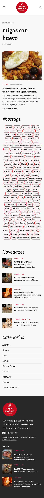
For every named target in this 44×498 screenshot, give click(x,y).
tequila (21, 230)
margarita (37, 182)
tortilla (14, 238)
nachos (24, 193)
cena (36, 138)
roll (37, 216)
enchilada (18, 168)
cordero (29, 160)
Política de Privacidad (27, 437)
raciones (24, 212)
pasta (30, 201)
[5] (7, 323)
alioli (33, 127)
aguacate (17, 127)
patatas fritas (21, 204)
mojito (28, 190)
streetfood (36, 219)
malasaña (28, 182)
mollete (35, 190)
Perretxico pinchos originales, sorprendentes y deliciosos (26, 323)
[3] (7, 293)
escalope (36, 168)
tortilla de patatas (24, 238)
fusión (8, 175)
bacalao (8, 134)
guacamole (34, 175)
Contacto (5, 437)
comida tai (29, 157)
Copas (5, 371)
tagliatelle (30, 223)
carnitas (30, 138)
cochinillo (16, 142)
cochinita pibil (26, 142)
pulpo (7, 212)
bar (13, 134)
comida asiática (16, 149)
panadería (16, 201)
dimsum (30, 164)
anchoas (13, 131)
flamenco (37, 171)
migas (9, 190)
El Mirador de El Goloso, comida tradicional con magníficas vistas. (19, 90)
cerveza (8, 142)
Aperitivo (6, 345)
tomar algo (22, 234)
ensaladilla (27, 168)
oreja (36, 193)
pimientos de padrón (19, 208)
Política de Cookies (9, 440)
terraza (34, 230)
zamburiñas (36, 238)
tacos (11, 223)
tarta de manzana (30, 227)
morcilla (9, 193)
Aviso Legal (14, 437)
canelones (16, 138)
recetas (37, 212)
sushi (6, 223)
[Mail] (16, 433)
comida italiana (27, 153)
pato (29, 204)
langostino (13, 182)
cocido (35, 142)
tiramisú (14, 234)
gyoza (13, 179)
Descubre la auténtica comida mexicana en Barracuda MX (26, 309)
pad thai (14, 197)
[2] (7, 278)
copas (22, 160)
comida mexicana (18, 157)
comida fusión (15, 153)
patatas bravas (10, 204)
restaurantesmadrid (12, 216)
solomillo (20, 219)
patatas (36, 201)
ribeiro (23, 216)
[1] (7, 263)
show (13, 219)
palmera (28, 197)
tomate (30, 234)
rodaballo (30, 216)
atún (37, 131)
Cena (22, 259)
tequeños (14, 230)
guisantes (6, 179)
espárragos (17, 171)
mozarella (17, 193)
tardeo (5, 227)
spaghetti (28, 219)
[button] (4, 7)
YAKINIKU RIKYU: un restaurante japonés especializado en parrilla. (24, 264)
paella (21, 197)
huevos (31, 179)
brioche (36, 134)
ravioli (31, 212)
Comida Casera (9, 366)
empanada (9, 168)
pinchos (31, 208)
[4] (7, 308)
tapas (38, 223)
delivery (23, 164)
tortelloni (7, 238)
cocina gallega (8, 146)
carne (24, 138)
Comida (5, 84)
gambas (14, 175)
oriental (6, 197)
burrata (8, 138)
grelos (27, 175)
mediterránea (8, 186)
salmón (6, 219)
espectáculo (8, 171)
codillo (6, 149)
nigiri (31, 193)
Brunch (5, 350)
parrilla (24, 201)
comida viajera (13, 160)
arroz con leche (29, 131)
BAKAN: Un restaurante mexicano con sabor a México (26, 278)
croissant (37, 160)
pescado (36, 204)
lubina (21, 182)
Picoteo (28, 319)
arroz (20, 131)
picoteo (7, 208)
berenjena (28, 134)
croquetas (8, 164)
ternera (28, 230)
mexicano (27, 186)
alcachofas (25, 127)
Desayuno (17, 289)
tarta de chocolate (16, 227)
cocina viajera (35, 146)
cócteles (16, 164)
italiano (38, 179)
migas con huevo (18, 190)
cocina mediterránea (22, 146)
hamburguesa (22, 179)
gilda (21, 175)
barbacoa (20, 134)
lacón (6, 182)
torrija (37, 234)
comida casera (28, 149)
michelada (36, 186)
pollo (37, 208)
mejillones (18, 186)
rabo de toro (15, 212)
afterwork (9, 127)
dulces (37, 164)
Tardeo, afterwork (10, 387)
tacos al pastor (20, 223)
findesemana (27, 171)
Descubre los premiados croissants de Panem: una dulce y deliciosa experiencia (27, 295)
